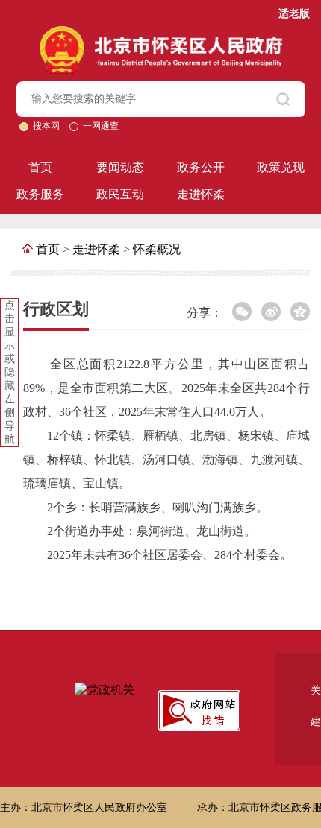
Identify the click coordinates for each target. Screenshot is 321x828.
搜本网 (47, 126)
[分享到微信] (242, 311)
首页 (40, 167)
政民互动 (120, 194)
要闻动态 (120, 167)
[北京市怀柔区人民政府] (161, 32)
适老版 (294, 13)
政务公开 (201, 167)
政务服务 (40, 194)
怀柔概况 (157, 249)
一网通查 (101, 126)
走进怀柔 (201, 194)
